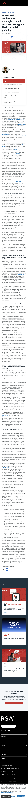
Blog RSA (4, 12)
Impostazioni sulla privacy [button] (6, 796)
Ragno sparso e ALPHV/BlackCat (16, 181)
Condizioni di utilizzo (7, 778)
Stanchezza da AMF (21, 136)
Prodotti (3, 736)
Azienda (3, 758)
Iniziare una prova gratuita (9, 768)
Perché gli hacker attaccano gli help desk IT (13, 84)
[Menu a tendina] (26, 3)
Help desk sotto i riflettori (10, 81)
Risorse (3, 745)
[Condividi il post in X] (8, 37)
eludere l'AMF (21, 124)
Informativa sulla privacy (9, 781)
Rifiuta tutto (12, 796)
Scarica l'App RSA (7, 765)
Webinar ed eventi (6, 771)
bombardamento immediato (8, 136)
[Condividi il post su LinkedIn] (11, 37)
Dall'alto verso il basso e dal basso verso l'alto (13, 96)
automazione (5, 415)
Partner (3, 754)
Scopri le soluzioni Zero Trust (13, 703)
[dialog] (14, 791)
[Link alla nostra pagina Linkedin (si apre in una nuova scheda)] (5, 730)
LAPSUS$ (17, 153)
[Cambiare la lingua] (21, 2)
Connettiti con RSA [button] (8, 726)
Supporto (4, 749)
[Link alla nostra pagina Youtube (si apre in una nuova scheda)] (9, 730)
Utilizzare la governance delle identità (12, 88)
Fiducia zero (11, 12)
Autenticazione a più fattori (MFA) (15, 119)
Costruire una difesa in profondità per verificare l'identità (12, 101)
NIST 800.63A (5, 467)
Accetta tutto (21, 796)
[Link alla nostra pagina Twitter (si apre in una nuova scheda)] (2, 730)
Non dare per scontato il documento (12, 92)
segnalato (16, 149)
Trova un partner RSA (7, 774)
